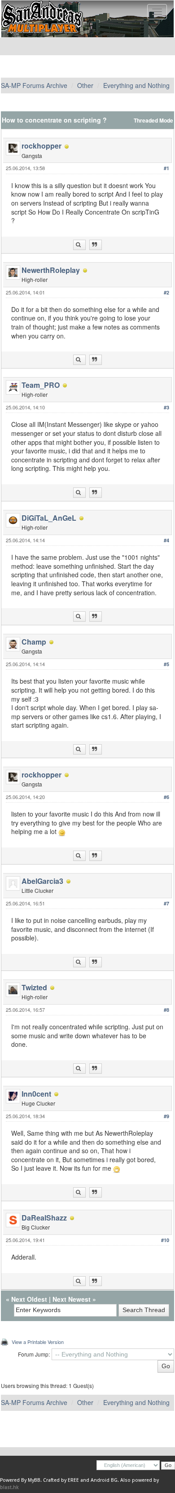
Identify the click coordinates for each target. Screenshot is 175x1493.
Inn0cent (36, 1094)
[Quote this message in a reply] (95, 245)
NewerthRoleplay (51, 270)
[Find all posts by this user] (79, 245)
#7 (166, 903)
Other (85, 85)
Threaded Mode (153, 120)
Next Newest (71, 1299)
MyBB (34, 1480)
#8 (166, 1009)
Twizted (34, 987)
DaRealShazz (44, 1217)
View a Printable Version (38, 1341)
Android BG (104, 1480)
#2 (166, 292)
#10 (165, 1240)
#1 (166, 168)
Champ (34, 642)
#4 (166, 540)
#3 (166, 407)
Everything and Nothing (136, 85)
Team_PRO (41, 385)
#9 (166, 1116)
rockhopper (41, 146)
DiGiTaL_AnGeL (49, 518)
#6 (166, 797)
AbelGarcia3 (42, 881)
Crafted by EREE (61, 1480)
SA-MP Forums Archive (34, 85)
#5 (166, 664)
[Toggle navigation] (157, 11)
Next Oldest (29, 1299)
